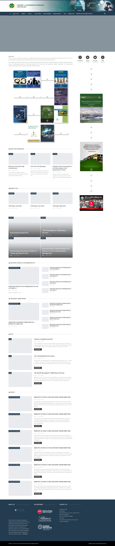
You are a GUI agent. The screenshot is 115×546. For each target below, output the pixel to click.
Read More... (38, 349)
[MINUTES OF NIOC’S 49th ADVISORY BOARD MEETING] (20, 420)
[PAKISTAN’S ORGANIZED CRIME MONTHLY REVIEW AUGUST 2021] (45, 312)
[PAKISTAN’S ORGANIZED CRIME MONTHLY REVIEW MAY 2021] (45, 326)
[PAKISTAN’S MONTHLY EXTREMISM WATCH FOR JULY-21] (45, 283)
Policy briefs (37, 13)
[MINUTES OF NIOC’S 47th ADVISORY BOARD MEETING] (20, 454)
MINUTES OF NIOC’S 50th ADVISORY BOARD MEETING (52, 397)
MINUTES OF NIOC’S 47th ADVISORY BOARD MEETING (52, 448)
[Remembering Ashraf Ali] (24, 227)
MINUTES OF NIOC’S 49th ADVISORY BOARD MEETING (52, 414)
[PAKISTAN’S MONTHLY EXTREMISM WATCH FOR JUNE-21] (45, 290)
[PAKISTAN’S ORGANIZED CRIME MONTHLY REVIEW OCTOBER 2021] (24, 311)
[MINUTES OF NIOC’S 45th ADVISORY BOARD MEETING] (20, 488)
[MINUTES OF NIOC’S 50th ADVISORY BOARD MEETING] (20, 403)
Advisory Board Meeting (14, 397)
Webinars (11, 217)
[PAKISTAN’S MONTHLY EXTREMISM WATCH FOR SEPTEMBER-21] (45, 269)
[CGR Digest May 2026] (63, 198)
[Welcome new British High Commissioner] (18, 159)
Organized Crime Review (14, 303)
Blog (65, 13)
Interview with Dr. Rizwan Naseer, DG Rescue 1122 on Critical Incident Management (55, 251)
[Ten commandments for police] (20, 362)
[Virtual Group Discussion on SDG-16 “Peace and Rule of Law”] (24, 247)
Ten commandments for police (44, 356)
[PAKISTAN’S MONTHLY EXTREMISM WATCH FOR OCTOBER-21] (24, 276)
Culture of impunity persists (43, 339)
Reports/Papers (47, 13)
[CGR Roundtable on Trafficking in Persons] (56, 227)
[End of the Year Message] (41, 159)
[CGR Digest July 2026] (18, 198)
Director (11, 153)
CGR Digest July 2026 (15, 206)
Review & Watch (57, 13)
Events (30, 13)
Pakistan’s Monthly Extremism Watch (14, 267)
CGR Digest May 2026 (59, 206)
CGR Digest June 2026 (37, 206)
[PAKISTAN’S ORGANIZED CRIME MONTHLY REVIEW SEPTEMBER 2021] (45, 305)
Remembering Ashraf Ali (19, 233)
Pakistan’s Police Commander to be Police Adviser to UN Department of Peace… (62, 168)
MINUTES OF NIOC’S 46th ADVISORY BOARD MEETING (52, 465)
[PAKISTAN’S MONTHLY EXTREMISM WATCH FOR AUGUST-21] (45, 276)
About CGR (15, 13)
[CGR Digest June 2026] (41, 198)
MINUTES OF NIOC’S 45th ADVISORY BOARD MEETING (52, 482)
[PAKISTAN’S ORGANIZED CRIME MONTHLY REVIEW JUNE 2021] (45, 319)
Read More (25, 534)
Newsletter (71, 13)
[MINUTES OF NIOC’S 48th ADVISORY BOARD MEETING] (20, 437)
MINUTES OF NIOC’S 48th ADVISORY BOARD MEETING (52, 431)
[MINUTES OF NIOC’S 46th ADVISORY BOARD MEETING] (20, 471)
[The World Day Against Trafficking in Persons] (20, 379)
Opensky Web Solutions (101, 543)
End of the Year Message (38, 166)
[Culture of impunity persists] (20, 345)
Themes (23, 13)
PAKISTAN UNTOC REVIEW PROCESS (84, 13)
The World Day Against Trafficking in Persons (49, 373)
